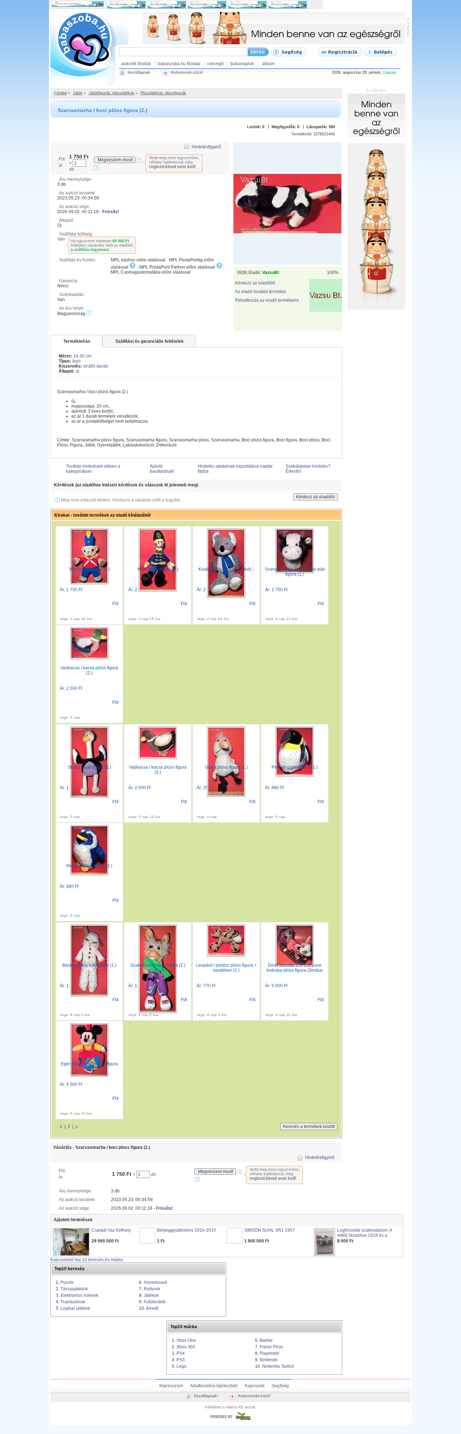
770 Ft (209, 985)
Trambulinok (73, 1301)
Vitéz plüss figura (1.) (157, 569)
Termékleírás (76, 341)
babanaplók (242, 63)
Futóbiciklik (155, 1301)
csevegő (215, 63)
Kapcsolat (254, 1385)
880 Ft (278, 787)
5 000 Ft (279, 985)
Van (61, 239)
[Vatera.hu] (230, 1419)
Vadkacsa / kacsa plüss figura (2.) (89, 670)
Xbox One (186, 1340)
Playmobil (269, 1353)
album (268, 63)
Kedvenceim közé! (254, 1396)
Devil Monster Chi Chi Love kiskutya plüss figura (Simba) (295, 968)
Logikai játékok (75, 1308)
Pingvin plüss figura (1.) (295, 767)
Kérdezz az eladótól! (255, 283)
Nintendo (269, 1359)
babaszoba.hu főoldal (179, 63)
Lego (181, 1366)
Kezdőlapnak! (206, 1396)
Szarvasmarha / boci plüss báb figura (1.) (295, 572)
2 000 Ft (74, 688)
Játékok (151, 1295)
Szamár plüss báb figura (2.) (157, 965)
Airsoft (152, 1308)
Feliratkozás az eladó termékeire (267, 300)
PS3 (180, 1359)
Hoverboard (155, 1282)
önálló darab (95, 366)
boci (76, 361)
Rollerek (152, 1288)
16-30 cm (82, 356)
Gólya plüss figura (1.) (226, 767)
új (77, 371)
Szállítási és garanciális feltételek (149, 341)
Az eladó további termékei (260, 291)
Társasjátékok (74, 1288)
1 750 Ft (74, 589)
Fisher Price (271, 1346)
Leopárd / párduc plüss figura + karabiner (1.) (226, 968)
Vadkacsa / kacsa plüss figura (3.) (158, 770)
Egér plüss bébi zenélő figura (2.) (89, 1066)
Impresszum (171, 1385)
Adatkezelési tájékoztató (214, 1385)
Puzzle (67, 1282)
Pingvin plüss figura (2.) (89, 865)
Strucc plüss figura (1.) (89, 767)
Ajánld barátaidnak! (162, 469)
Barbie (266, 1340)
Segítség (280, 1385)
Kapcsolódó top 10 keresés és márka (86, 1259)
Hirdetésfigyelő (206, 146)
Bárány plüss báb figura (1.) (89, 965)
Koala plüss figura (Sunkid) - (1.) (226, 572)
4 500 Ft (74, 1084)
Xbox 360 (185, 1346)
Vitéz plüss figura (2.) (89, 569)
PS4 (180, 1353)
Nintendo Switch (278, 1366)
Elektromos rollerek (79, 1295)
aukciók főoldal (136, 63)
